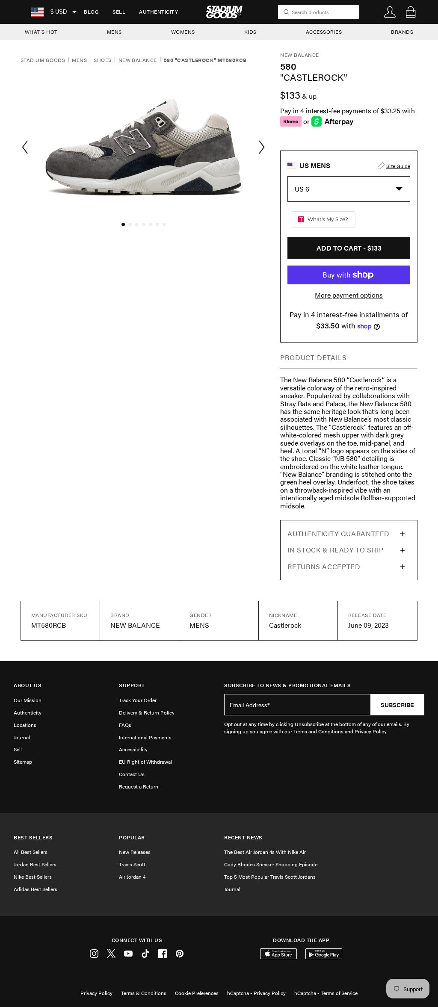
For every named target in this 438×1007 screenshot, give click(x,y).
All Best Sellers (30, 852)
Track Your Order (138, 700)
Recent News (243, 837)
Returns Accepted (323, 566)
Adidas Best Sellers (35, 889)
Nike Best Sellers (33, 876)
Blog (91, 11)
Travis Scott (132, 864)
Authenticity (158, 11)
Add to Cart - (349, 248)
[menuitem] (91, 12)
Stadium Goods (43, 60)
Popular (132, 837)
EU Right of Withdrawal (145, 761)
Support (132, 685)
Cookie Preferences (197, 993)
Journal (22, 737)
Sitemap (23, 761)
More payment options (349, 295)
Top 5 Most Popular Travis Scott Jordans (270, 876)
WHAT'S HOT (41, 31)
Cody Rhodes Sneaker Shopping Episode (270, 864)
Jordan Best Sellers (35, 864)
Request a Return (138, 786)
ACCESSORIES (324, 31)
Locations (25, 725)
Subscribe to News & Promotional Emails (287, 685)
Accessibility (133, 749)
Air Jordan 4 (132, 876)
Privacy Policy (96, 993)
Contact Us (132, 774)
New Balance (137, 60)
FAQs (125, 725)
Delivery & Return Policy (147, 712)
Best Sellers (33, 837)
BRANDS (402, 31)
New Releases (135, 852)
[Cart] (410, 12)
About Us (27, 685)
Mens (79, 60)
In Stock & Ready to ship (335, 550)
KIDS (250, 31)
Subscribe (397, 704)
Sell (118, 11)
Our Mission (27, 700)
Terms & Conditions (143, 993)
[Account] (390, 12)
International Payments (145, 737)
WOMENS (183, 31)
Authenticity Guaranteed (338, 533)
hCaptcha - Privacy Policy (256, 993)
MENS (114, 31)
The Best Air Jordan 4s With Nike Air (265, 852)
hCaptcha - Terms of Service (326, 993)
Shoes (102, 60)
